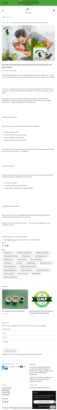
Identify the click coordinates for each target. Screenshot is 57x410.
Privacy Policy (6, 392)
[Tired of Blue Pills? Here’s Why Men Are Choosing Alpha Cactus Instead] (42, 299)
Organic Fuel (16, 408)
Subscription (5, 394)
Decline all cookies (44, 406)
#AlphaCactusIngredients (24, 252)
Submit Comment (10, 351)
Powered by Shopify (26, 408)
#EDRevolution (26, 256)
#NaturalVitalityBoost (43, 270)
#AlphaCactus (8, 252)
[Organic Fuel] (28, 10)
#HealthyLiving (8, 259)
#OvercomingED (9, 273)
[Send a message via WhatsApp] (54, 402)
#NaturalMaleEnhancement (28, 266)
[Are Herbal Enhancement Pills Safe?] (15, 299)
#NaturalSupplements (10, 270)
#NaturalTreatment (26, 270)
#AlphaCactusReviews (42, 252)
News (8, 22)
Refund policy (6, 390)
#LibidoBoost (8, 263)
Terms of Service (7, 388)
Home (3, 22)
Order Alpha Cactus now (11, 240)
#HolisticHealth (21, 259)
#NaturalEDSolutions (10, 266)
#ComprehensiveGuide (11, 256)
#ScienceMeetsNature (10, 277)
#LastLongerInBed (36, 259)
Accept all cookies (44, 402)
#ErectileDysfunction (41, 256)
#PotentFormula (23, 273)
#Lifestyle (19, 263)
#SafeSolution (36, 273)
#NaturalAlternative (46, 263)
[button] (53, 10)
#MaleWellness (31, 263)
